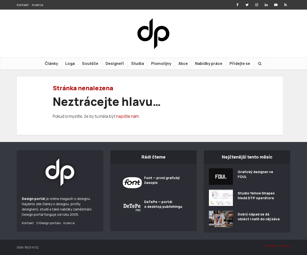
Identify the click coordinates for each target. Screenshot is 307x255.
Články (51, 63)
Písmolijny (161, 63)
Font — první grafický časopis (162, 180)
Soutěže (90, 63)
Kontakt (23, 5)
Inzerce (37, 5)
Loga (70, 63)
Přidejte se (240, 63)
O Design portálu (48, 223)
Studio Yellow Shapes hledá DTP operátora (256, 195)
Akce (183, 63)
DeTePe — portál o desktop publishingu (163, 204)
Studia (137, 63)
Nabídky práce (208, 63)
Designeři (115, 63)
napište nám (127, 116)
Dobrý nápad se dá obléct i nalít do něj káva (259, 216)
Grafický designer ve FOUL (255, 174)
